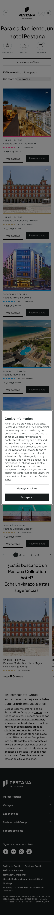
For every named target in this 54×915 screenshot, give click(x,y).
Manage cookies (27, 488)
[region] (27, 457)
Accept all (27, 497)
